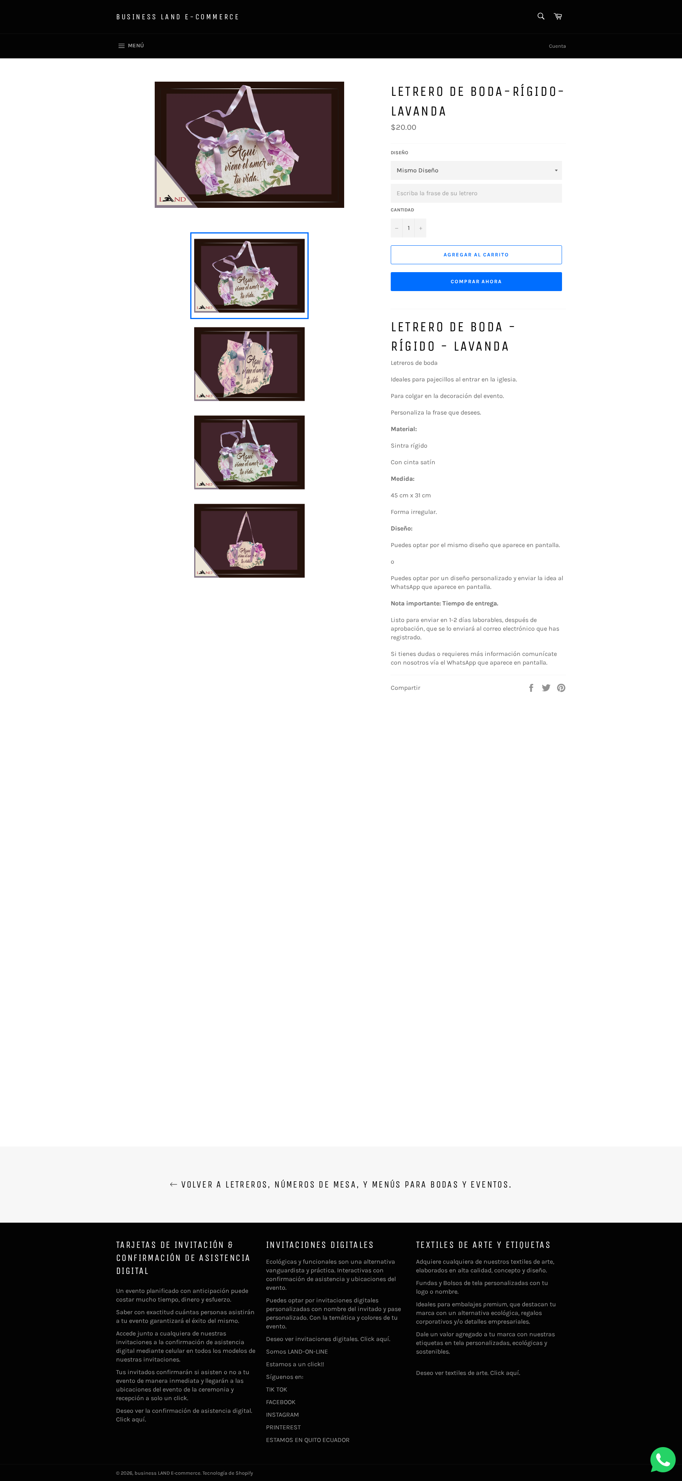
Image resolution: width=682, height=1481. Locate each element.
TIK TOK (276, 1389)
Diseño (399, 152)
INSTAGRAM (282, 1414)
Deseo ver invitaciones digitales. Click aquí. (328, 1339)
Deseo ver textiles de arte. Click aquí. (468, 1372)
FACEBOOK (281, 1402)
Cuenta (557, 46)
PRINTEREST (283, 1427)
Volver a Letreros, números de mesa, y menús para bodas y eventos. (345, 1184)
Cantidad (402, 210)
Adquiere (428, 1261)
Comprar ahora (476, 281)
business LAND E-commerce (178, 16)
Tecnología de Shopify (227, 1473)
